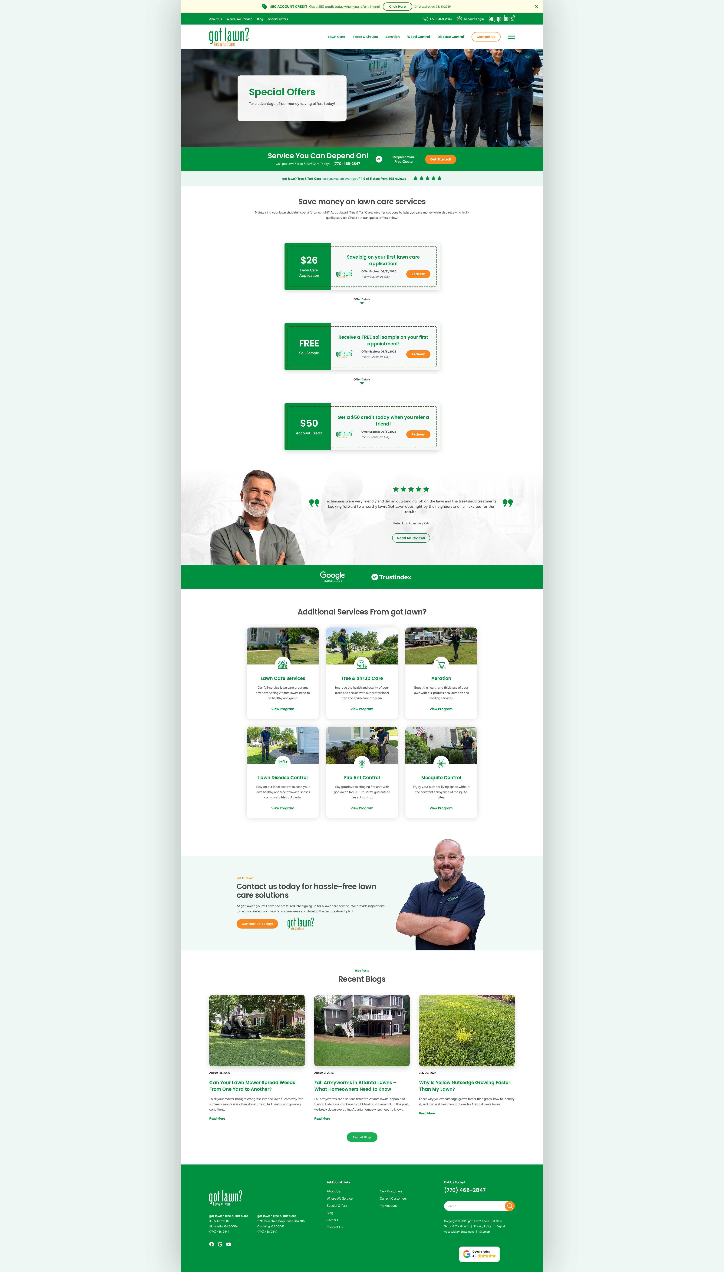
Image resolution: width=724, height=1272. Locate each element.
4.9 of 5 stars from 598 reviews (383, 179)
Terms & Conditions (456, 1226)
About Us (215, 19)
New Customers (391, 1191)
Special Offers (278, 19)
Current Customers (393, 1198)
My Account (388, 1205)
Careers (332, 1220)
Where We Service (239, 19)
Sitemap (484, 1231)
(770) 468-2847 (347, 163)
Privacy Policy (483, 1226)
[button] (479, 1254)
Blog (260, 19)
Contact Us (486, 37)
